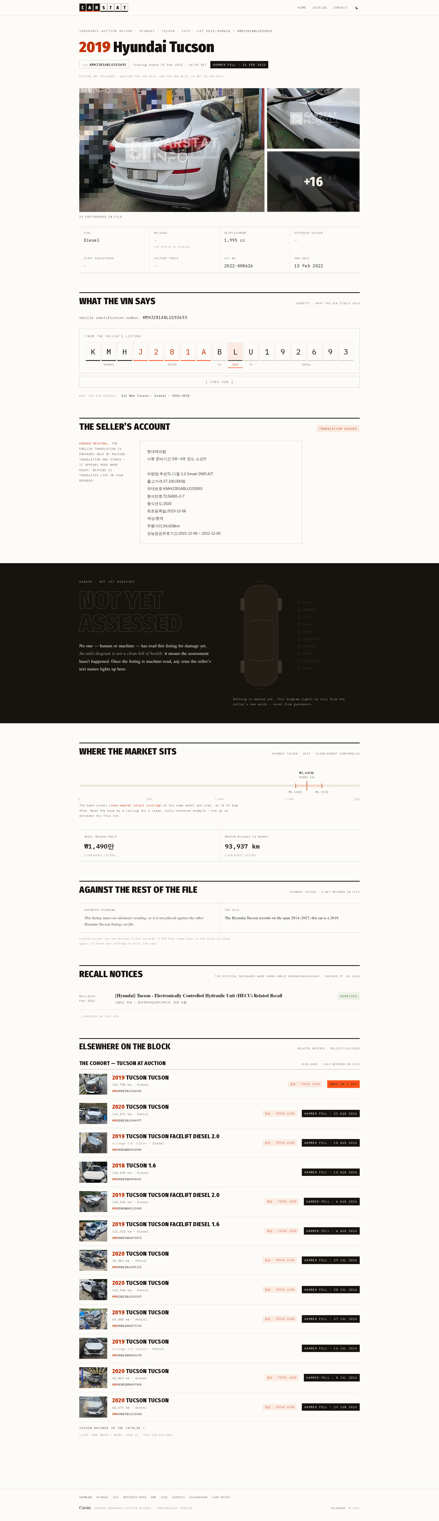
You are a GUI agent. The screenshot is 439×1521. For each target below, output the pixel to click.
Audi (164, 1497)
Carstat (85, 1507)
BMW (153, 1497)
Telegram (338, 1508)
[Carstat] (103, 7)
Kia (116, 1497)
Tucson (168, 31)
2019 (186, 31)
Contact (340, 7)
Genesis (179, 1497)
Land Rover (221, 1497)
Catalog (319, 7)
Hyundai (147, 31)
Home (302, 7)
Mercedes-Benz (134, 1497)
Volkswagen (198, 1497)
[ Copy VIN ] (219, 382)
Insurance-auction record (106, 31)
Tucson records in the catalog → (112, 1428)
